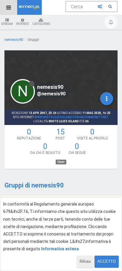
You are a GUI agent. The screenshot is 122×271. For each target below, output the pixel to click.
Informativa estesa (60, 248)
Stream (7, 23)
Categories (41, 23)
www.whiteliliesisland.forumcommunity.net (71, 117)
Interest (22, 23)
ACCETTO (106, 261)
